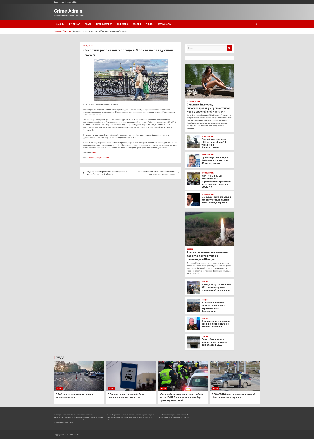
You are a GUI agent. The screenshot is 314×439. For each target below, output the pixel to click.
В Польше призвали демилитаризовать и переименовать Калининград (213, 306)
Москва (92, 158)
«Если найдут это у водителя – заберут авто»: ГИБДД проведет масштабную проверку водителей (182, 397)
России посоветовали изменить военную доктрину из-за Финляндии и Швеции (207, 256)
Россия (106, 158)
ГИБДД (149, 24)
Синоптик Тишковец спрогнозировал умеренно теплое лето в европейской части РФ (208, 108)
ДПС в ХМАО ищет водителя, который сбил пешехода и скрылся (233, 396)
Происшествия (104, 24)
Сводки (137, 24)
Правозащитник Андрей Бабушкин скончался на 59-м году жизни (215, 160)
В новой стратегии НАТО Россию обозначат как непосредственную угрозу (156, 173)
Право (88, 24)
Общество (122, 24)
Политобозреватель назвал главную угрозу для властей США (214, 342)
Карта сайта (164, 24)
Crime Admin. (69, 11)
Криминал (74, 24)
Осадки (99, 158)
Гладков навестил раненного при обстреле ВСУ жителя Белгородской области (106, 173)
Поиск (229, 48)
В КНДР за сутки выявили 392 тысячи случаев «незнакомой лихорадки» (216, 287)
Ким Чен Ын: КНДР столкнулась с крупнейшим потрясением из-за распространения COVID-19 (216, 181)
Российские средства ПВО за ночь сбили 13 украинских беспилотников (214, 143)
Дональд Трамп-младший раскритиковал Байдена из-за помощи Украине (216, 200)
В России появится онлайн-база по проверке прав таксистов (126, 396)
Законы (60, 24)
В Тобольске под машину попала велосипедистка (74, 396)
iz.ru (94, 153)
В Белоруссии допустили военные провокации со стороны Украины (216, 324)
